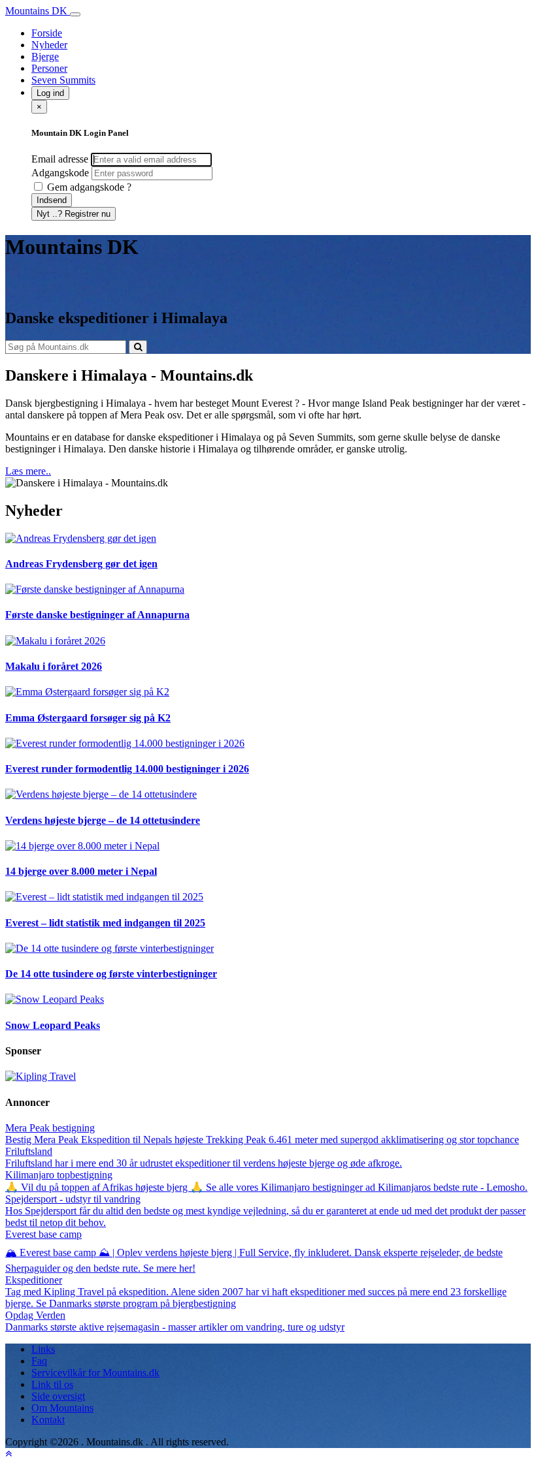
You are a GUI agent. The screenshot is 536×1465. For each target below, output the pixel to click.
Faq (39, 1360)
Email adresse (59, 159)
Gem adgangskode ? (87, 187)
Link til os (52, 1384)
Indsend (52, 200)
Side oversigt (58, 1396)
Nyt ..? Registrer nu (73, 214)
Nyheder (49, 44)
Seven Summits (63, 80)
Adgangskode (60, 172)
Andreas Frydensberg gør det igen (81, 563)
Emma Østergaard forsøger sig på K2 (88, 717)
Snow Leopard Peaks (52, 1025)
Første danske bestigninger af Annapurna (97, 614)
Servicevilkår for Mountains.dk (95, 1372)
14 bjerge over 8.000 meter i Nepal (81, 871)
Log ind (50, 93)
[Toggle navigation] (75, 14)
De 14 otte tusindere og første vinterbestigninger (111, 973)
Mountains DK (37, 10)
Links (43, 1349)
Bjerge (45, 56)
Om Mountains (62, 1407)
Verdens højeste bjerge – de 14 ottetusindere (102, 820)
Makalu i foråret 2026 (53, 666)
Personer (49, 68)
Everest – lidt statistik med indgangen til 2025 (105, 922)
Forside (46, 33)
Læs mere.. (28, 471)
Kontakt (48, 1419)
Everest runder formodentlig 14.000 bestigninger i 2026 (127, 768)
